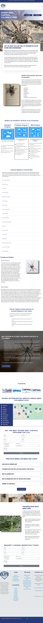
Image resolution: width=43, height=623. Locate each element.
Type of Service (6, 443)
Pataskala (16, 596)
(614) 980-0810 (39, 590)
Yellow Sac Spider (5, 230)
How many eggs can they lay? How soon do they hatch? (18, 469)
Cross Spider (4, 188)
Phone (5, 439)
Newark (15, 593)
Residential (7, 444)
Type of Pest (18, 443)
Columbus (16, 588)
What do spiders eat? (8, 474)
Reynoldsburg (15, 599)
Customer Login (16, 580)
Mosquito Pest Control (27, 583)
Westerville (16, 600)
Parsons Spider (4, 205)
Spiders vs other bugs (8, 483)
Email (23, 439)
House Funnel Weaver (6, 180)
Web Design (24, 618)
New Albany (16, 594)
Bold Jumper (4, 226)
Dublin (16, 589)
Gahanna (16, 590)
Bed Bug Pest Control (27, 580)
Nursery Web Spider (5, 217)
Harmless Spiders (5, 213)
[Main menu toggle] (42, 6)
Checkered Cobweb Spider (6, 242)
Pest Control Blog (16, 579)
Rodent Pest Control (27, 584)
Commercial (7, 446)
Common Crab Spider (5, 209)
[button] (21, 180)
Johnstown (16, 592)
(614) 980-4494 (40, 587)
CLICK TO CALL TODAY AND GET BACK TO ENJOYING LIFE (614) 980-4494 (21, 0)
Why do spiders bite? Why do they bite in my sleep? (16, 479)
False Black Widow (5, 251)
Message (5, 448)
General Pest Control (27, 582)
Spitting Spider (4, 238)
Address (23, 547)
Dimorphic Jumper (5, 184)
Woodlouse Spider (5, 192)
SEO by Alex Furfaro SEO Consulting (35, 618)
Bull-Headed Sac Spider (6, 196)
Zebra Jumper (4, 234)
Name (5, 547)
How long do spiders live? (9, 464)
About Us (16, 575)
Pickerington (15, 597)
